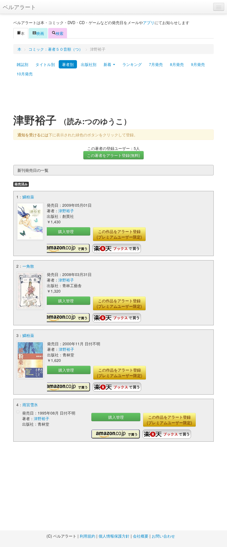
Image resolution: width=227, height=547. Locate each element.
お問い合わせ (163, 536)
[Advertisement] (113, 98)
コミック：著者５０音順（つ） (56, 49)
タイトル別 (45, 64)
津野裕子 (66, 210)
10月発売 (25, 73)
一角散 (28, 266)
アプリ (148, 22)
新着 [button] (108, 64)
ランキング (132, 64)
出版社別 (88, 64)
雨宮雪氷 (30, 404)
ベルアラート (19, 7)
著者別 (68, 64)
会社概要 (140, 536)
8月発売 (177, 64)
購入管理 (66, 231)
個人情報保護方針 (114, 536)
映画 (40, 33)
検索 (59, 33)
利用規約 (87, 536)
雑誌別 (22, 64)
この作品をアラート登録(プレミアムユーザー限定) (119, 234)
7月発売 (156, 64)
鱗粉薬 (28, 197)
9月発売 (198, 64)
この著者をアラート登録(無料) (113, 155)
